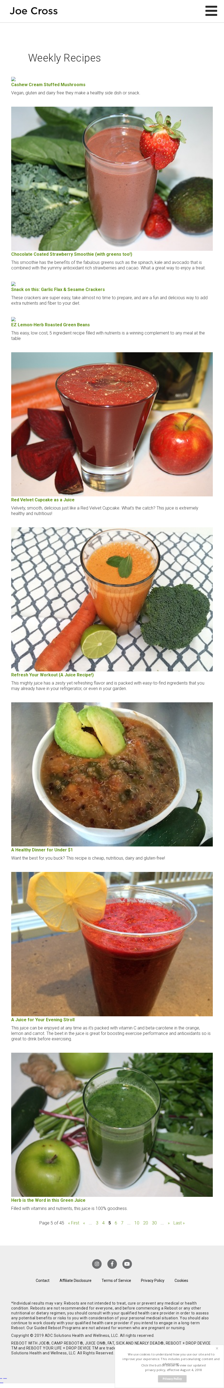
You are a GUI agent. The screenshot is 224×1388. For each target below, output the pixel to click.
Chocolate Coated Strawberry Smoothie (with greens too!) (71, 254)
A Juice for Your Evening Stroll (43, 1019)
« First (73, 1223)
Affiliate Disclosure (76, 1280)
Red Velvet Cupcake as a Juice (43, 499)
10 (136, 1223)
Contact (42, 1280)
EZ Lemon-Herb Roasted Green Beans (50, 324)
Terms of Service (116, 1280)
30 (154, 1223)
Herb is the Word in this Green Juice (48, 1200)
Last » (179, 1223)
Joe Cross (33, 11)
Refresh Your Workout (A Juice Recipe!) (52, 674)
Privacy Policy (152, 1280)
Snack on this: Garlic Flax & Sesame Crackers (58, 289)
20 (145, 1223)
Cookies (181, 1280)
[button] (171, 1359)
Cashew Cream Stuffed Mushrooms (48, 84)
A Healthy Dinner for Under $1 (42, 849)
